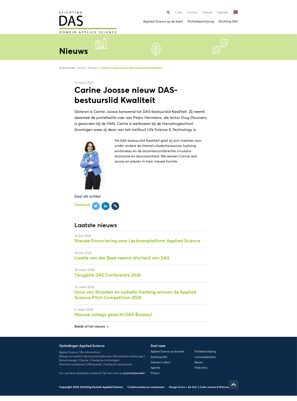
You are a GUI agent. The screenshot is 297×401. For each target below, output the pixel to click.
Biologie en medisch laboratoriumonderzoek (85, 356)
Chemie (83, 360)
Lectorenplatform (205, 357)
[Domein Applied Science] (76, 20)
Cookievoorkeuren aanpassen (145, 387)
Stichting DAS (228, 21)
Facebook (82, 205)
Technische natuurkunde (117, 364)
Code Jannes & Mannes (214, 387)
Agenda (222, 12)
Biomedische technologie (129, 356)
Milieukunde (94, 364)
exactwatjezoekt (133, 373)
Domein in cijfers (160, 362)
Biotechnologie (68, 360)
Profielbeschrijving (201, 21)
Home (81, 67)
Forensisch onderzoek (72, 364)
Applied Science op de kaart (163, 21)
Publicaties (200, 367)
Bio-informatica (89, 352)
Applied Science (68, 352)
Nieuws (207, 12)
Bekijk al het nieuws (91, 326)
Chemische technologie (104, 360)
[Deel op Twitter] (96, 206)
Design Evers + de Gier (183, 387)
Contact (192, 12)
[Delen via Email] (115, 206)
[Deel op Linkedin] (105, 206)
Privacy (155, 373)
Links (178, 12)
